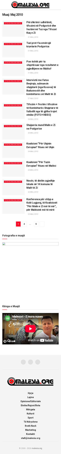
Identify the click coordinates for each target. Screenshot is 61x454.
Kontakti (30, 434)
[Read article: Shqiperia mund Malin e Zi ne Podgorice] (13, 131)
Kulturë (30, 413)
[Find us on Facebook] (23, 362)
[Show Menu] (3, 4)
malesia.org (37, 448)
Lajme (30, 397)
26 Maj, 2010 (33, 119)
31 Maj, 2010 (33, 37)
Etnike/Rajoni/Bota (13, 23)
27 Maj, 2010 (33, 98)
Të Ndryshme (31, 422)
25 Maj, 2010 (33, 133)
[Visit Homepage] (30, 4)
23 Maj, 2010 (33, 170)
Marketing (30, 430)
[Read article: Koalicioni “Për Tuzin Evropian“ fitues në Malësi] (13, 169)
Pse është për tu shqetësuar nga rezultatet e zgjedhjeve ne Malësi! (42, 65)
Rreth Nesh (30, 426)
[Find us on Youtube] (37, 362)
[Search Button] (57, 4)
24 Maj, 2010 (33, 151)
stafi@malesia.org (30, 438)
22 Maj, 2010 (33, 192)
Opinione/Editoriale (30, 401)
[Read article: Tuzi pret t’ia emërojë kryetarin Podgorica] (13, 49)
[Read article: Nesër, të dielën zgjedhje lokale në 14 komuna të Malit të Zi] (13, 187)
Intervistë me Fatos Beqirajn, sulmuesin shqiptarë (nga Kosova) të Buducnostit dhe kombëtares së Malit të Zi (41, 87)
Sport (30, 417)
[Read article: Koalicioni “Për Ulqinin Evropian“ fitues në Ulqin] (13, 150)
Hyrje (30, 393)
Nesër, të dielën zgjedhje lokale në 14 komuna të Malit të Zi (40, 184)
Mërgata (30, 409)
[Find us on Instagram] (30, 362)
